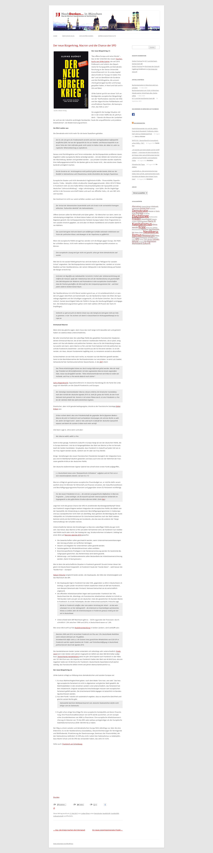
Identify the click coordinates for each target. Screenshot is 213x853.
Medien (155, 227)
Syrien (141, 239)
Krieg (142, 227)
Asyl (148, 208)
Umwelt (141, 241)
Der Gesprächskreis (86, 36)
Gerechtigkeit (146, 219)
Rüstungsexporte (141, 237)
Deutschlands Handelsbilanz (68, 657)
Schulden (151, 237)
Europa (139, 213)
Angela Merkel (146, 206)
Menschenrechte (136, 229)
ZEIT (101, 362)
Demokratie (98, 813)
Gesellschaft (106, 813)
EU (154, 211)
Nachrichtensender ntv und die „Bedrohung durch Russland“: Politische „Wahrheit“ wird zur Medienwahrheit (145, 131)
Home (55, 36)
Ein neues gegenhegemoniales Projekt (107, 830)
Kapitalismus (142, 224)
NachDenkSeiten (139, 123)
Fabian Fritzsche (59, 575)
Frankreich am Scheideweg (72, 744)
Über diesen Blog (68, 36)
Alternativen (136, 206)
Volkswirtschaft (58, 816)
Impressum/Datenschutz (107, 36)
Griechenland (142, 221)
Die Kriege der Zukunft (152, 66)
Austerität (152, 208)
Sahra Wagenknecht (60, 383)
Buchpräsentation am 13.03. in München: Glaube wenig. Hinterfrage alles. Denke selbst (145, 93)
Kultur (151, 227)
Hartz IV (152, 221)
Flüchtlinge (140, 216)
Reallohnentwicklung (82, 628)
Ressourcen (148, 235)
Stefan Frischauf (137, 61)
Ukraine (149, 239)
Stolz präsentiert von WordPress (63, 844)
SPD (137, 239)
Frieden (136, 218)
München (144, 229)
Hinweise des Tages (138, 164)
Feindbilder (147, 213)
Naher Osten (139, 232)
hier (103, 499)
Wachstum (151, 241)
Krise (147, 227)
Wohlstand (137, 243)
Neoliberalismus (145, 233)
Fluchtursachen (153, 216)
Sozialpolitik (115, 813)
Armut (143, 208)
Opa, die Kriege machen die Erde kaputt (69, 830)
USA (145, 241)
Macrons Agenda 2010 (73, 535)
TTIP (145, 239)
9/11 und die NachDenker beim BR (143, 98)
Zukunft (146, 243)
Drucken (56, 797)
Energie (150, 211)
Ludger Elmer (85, 813)
